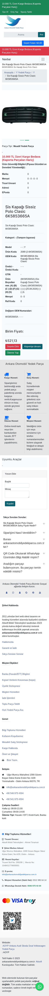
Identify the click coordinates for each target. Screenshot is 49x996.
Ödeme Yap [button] (13, 352)
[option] (24, 115)
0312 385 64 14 (39, 880)
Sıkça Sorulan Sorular (12, 654)
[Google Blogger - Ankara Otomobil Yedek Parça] (27, 592)
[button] (24, 115)
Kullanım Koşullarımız (12, 736)
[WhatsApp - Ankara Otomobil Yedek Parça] (14, 592)
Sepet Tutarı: (33, 43)
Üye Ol (5, 11)
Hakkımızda (7, 642)
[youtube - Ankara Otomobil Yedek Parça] (41, 592)
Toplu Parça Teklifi (11, 704)
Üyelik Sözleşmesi (11, 686)
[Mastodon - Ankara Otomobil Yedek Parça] (21, 592)
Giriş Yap (14, 11)
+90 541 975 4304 (15, 799)
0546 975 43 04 (34, 885)
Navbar (6, 59)
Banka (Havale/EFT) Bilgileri (16, 674)
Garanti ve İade (9, 648)
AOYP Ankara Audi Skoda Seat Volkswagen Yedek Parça (23, 947)
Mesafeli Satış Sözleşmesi (14, 742)
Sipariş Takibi (26, 11)
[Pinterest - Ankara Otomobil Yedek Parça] (34, 592)
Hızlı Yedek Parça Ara (12, 710)
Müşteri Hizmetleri (10, 692)
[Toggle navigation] (43, 59)
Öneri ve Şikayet (10, 754)
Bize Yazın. (12, 760)
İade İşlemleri (8, 698)
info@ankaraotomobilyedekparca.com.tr (19, 874)
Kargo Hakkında (10, 748)
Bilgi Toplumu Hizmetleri (14, 730)
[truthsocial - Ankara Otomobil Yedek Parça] (8, 592)
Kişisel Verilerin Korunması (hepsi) (18, 680)
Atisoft (39, 961)
